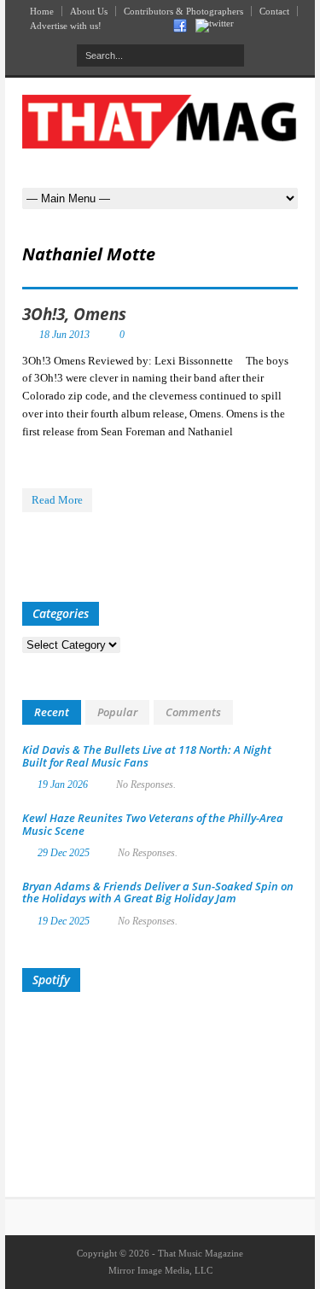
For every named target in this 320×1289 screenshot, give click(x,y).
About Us (89, 11)
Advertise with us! (66, 25)
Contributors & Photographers (183, 11)
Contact (274, 11)
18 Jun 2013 (64, 335)
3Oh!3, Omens (74, 314)
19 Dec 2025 (64, 921)
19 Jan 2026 (63, 784)
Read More (57, 499)
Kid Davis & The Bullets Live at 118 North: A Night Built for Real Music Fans (146, 755)
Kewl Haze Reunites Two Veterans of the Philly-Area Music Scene (152, 823)
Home (42, 11)
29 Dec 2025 (64, 853)
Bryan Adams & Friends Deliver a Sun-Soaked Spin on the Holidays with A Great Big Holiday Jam (158, 892)
